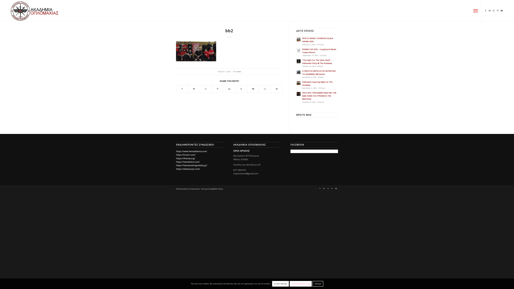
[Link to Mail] (490, 11)
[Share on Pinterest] (217, 89)
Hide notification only (301, 284)
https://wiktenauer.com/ (188, 169)
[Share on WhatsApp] (206, 89)
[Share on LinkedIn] (229, 89)
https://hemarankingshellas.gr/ (191, 165)
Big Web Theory (217, 189)
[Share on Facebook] (182, 89)
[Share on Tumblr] (241, 89)
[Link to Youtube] (502, 11)
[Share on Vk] (253, 89)
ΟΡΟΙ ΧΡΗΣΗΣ (241, 150)
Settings (318, 284)
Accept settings (280, 284)
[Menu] (475, 10)
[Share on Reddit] (265, 89)
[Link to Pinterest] (498, 11)
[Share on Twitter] (194, 89)
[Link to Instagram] (494, 11)
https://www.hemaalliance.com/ (191, 151)
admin (238, 71)
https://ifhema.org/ (185, 158)
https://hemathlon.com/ (188, 161)
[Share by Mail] (277, 89)
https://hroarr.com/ (185, 154)
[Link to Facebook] (486, 11)
